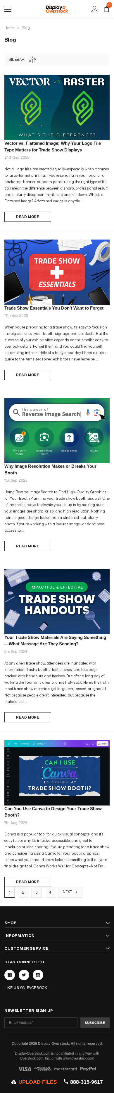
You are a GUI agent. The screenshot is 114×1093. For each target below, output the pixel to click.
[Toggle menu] (7, 9)
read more (27, 217)
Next (68, 892)
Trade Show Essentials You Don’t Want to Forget (53, 308)
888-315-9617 (86, 1082)
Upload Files (37, 1082)
